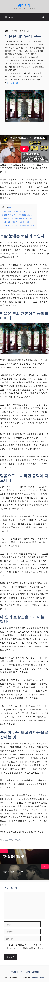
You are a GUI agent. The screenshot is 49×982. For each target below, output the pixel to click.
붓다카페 (24, 5)
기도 (8, 82)
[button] (43, 17)
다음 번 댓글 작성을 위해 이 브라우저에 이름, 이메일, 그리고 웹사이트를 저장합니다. (25, 946)
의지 (21, 82)
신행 (7, 31)
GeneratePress (37, 977)
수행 (12, 82)
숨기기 (10, 207)
